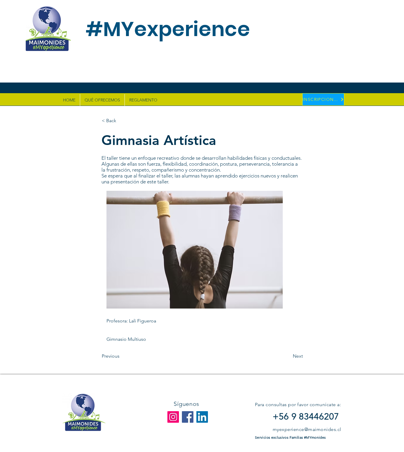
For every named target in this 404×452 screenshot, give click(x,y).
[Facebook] (187, 417)
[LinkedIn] (202, 417)
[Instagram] (173, 417)
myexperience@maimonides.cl (307, 429)
